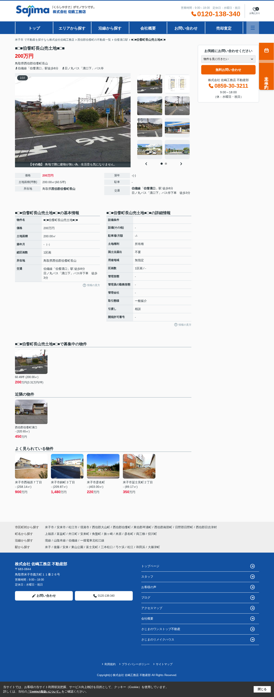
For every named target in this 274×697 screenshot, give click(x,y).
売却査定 (224, 28)
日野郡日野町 (184, 527)
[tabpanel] (163, 116)
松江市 (72, 527)
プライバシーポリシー (136, 664)
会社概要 (148, 28)
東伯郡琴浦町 (143, 527)
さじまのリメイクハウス (157, 639)
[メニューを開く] (253, 28)
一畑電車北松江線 (92, 540)
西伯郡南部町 (163, 527)
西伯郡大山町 (101, 527)
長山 (45, 63)
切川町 (152, 533)
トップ (34, 28)
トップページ (150, 566)
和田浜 (140, 547)
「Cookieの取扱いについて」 (44, 691)
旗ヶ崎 (109, 533)
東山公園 (77, 547)
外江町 (73, 533)
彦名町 (129, 533)
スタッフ (147, 576)
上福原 (50, 533)
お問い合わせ (186, 28)
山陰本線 (60, 540)
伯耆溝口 (150, 188)
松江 (130, 547)
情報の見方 (93, 285)
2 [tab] (166, 164)
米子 (48, 547)
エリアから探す (72, 28)
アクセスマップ (151, 608)
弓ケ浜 (120, 547)
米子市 (49, 527)
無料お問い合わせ (228, 69)
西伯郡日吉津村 (206, 527)
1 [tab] (162, 164)
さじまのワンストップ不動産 (160, 629)
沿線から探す (110, 28)
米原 (119, 533)
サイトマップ (164, 664)
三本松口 (107, 547)
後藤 (57, 547)
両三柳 (141, 533)
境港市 (84, 527)
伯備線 (136, 188)
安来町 (85, 533)
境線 (48, 540)
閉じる (262, 689)
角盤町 (97, 533)
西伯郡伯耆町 (33, 63)
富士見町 (92, 547)
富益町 (62, 533)
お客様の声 (148, 587)
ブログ (145, 597)
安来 (65, 547)
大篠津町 (154, 547)
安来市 (61, 527)
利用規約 (110, 664)
